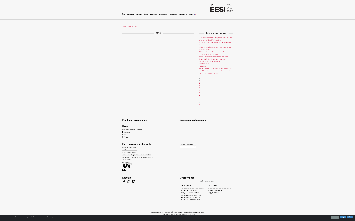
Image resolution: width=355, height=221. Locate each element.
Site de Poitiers (212, 186)
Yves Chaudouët (204, 64)
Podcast (126, 137)
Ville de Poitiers (126, 160)
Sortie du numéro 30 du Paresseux (209, 61)
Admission (139, 14)
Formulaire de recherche (187, 144)
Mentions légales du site (170, 214)
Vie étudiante (173, 14)
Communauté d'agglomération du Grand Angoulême (137, 157)
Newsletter (127, 132)
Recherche (153, 14)
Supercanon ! (183, 14)
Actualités (130, 14)
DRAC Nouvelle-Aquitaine (129, 150)
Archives (130, 26)
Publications (202, 66)
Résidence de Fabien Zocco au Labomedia (212, 52)
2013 (136, 26)
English (191, 14)
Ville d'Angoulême (127, 162)
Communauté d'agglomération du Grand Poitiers (136, 155)
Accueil (124, 26)
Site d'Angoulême (186, 186)
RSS (125, 135)
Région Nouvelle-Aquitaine (130, 152)
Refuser (350, 217)
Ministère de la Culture (129, 147)
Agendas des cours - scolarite (133, 130)
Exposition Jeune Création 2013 (208, 54)
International (163, 14)
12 (200, 104)
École (123, 14)
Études (146, 14)
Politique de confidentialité (187, 214)
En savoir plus (334, 217)
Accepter (343, 217)
